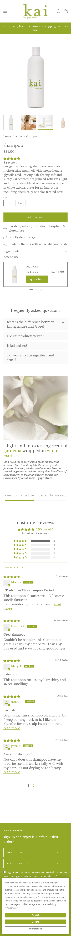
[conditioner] (15, 274)
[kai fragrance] (35, 11)
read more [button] (11, 728)
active (19, 136)
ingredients (11, 251)
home (7, 136)
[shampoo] (11, 122)
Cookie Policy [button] (55, 901)
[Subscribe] (57, 852)
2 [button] (34, 785)
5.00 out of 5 (44, 529)
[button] (58, 11)
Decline (35, 922)
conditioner (32, 272)
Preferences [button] (11, 908)
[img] (11, 577)
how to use (11, 257)
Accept (35, 915)
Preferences (35, 929)
